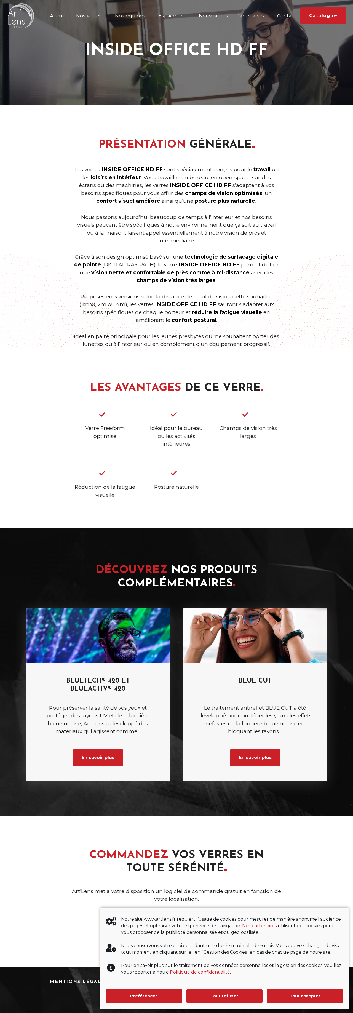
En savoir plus (98, 757)
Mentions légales (79, 982)
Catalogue (323, 15)
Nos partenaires (259, 925)
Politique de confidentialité (200, 972)
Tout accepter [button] (305, 995)
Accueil (59, 15)
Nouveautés (213, 15)
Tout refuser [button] (224, 995)
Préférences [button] (144, 995)
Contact (286, 15)
